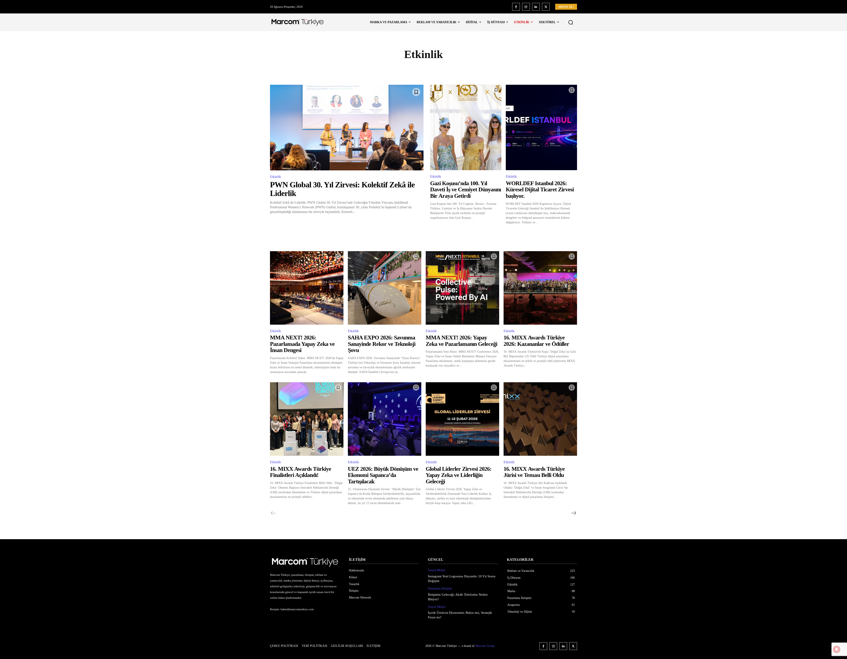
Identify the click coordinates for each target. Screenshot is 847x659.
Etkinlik (339, 70)
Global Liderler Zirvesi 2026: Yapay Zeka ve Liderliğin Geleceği (458, 475)
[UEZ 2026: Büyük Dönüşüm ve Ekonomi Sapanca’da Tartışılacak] (384, 419)
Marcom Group (485, 646)
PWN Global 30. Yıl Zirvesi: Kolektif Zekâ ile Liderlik (342, 189)
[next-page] (573, 513)
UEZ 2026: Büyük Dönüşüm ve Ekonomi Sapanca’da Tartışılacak (383, 475)
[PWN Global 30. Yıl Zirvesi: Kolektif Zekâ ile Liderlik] (347, 127)
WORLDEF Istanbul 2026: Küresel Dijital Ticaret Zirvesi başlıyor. (540, 189)
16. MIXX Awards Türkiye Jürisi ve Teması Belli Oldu (534, 472)
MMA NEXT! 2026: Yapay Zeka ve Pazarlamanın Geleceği (461, 340)
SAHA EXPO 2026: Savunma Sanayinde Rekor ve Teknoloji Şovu (381, 343)
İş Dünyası (361, 70)
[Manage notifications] (836, 649)
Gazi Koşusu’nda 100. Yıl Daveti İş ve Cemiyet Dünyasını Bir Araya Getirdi (465, 189)
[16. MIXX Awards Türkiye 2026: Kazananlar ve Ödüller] (540, 288)
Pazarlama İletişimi (393, 70)
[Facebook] (516, 7)
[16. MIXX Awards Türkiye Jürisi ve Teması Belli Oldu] (540, 419)
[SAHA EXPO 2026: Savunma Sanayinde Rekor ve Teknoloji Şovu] (384, 288)
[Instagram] (526, 7)
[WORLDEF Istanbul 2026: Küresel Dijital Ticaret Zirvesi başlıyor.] (541, 127)
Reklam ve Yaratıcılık (434, 70)
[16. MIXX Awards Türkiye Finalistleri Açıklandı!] (306, 419)
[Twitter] (546, 7)
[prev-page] (273, 513)
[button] (570, 22)
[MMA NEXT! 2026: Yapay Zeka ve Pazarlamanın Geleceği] (462, 288)
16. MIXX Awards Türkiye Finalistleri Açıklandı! (300, 472)
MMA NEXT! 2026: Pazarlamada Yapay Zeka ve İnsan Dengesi (302, 343)
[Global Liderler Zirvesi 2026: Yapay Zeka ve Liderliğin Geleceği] (462, 419)
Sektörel (467, 70)
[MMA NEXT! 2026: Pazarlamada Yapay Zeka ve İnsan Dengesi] (306, 288)
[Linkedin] (536, 7)
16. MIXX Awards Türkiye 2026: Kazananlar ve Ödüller (536, 340)
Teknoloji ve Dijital (497, 70)
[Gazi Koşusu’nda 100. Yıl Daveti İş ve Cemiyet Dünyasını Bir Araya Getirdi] (465, 127)
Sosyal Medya (436, 570)
